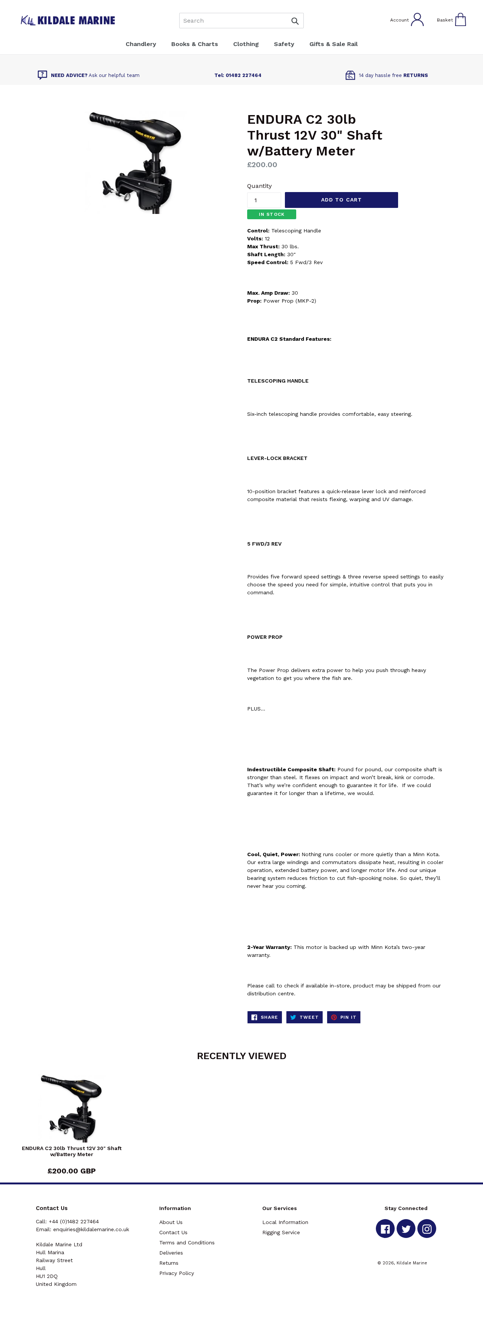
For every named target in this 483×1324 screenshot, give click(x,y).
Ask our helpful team (95, 75)
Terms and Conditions (187, 1242)
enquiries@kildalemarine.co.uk (91, 1229)
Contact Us (173, 1232)
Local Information (285, 1222)
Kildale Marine (412, 1263)
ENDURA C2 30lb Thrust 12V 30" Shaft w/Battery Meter (72, 1151)
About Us (171, 1222)
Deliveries (171, 1253)
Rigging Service (281, 1232)
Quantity (259, 185)
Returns (168, 1263)
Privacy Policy (176, 1273)
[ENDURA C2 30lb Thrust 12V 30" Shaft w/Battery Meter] (71, 1110)
